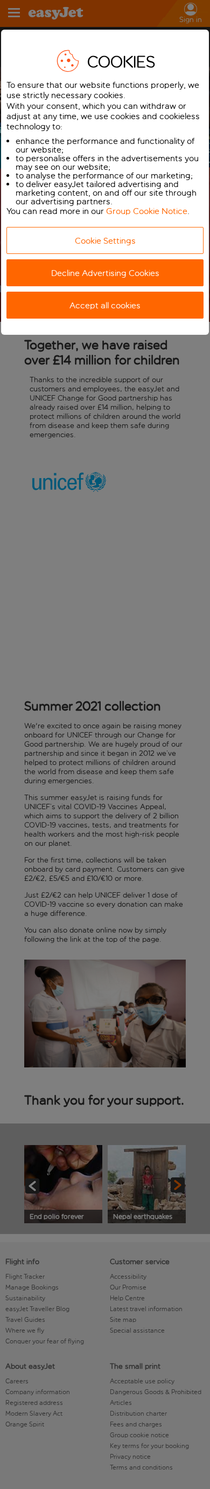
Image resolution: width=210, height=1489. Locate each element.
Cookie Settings (105, 241)
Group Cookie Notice (146, 211)
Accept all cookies (105, 305)
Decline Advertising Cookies (105, 273)
